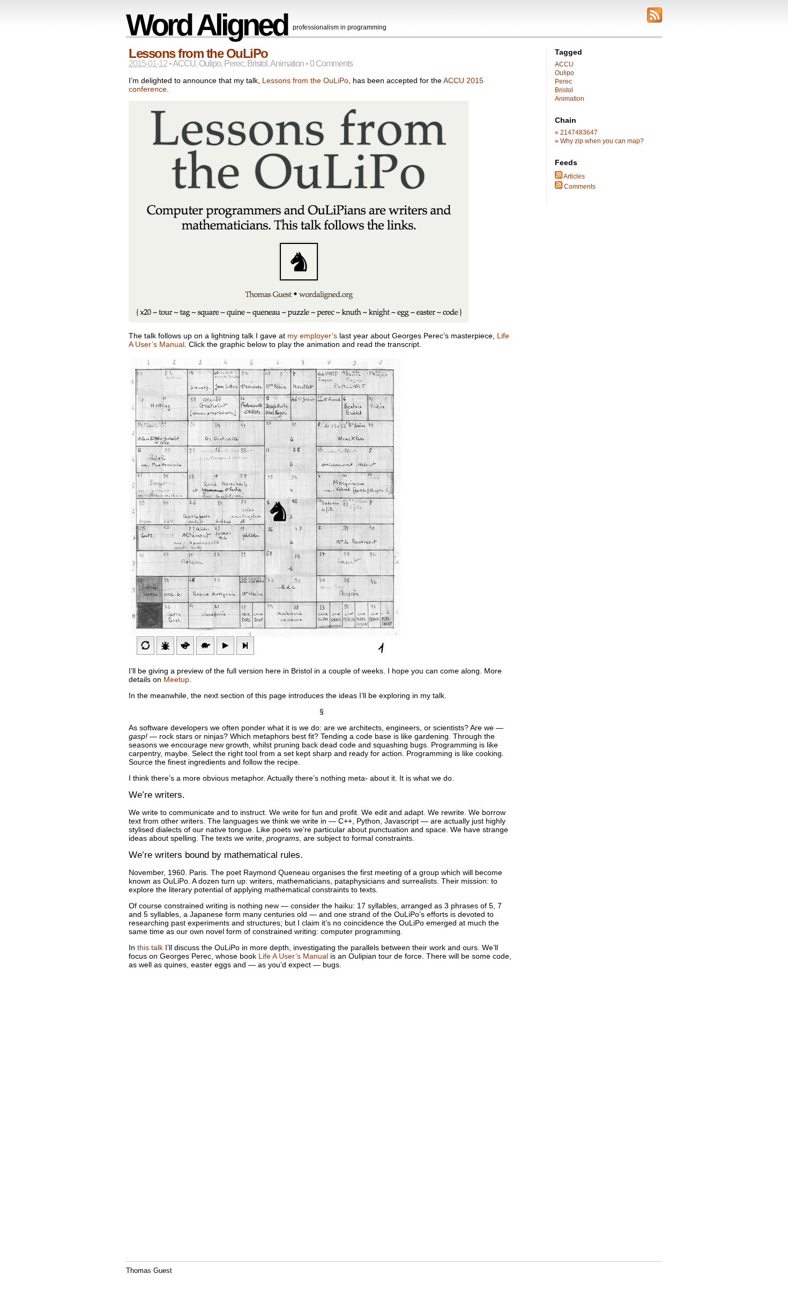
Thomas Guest (149, 1271)
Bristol (257, 63)
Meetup (176, 679)
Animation (287, 63)
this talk (150, 947)
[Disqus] (322, 1125)
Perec (234, 63)
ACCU (184, 63)
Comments (579, 186)
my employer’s (312, 335)
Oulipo (210, 63)
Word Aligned (206, 25)
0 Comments (331, 63)
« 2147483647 (576, 132)
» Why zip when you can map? (599, 141)
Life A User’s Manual (293, 956)
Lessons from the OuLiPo (198, 53)
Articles (573, 176)
